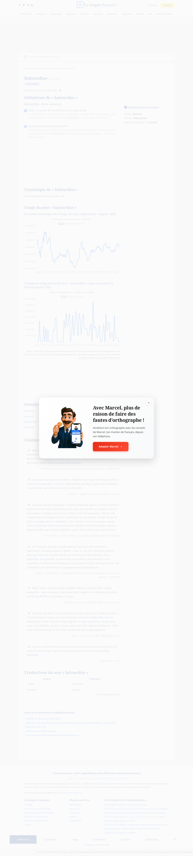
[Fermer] (148, 402)
